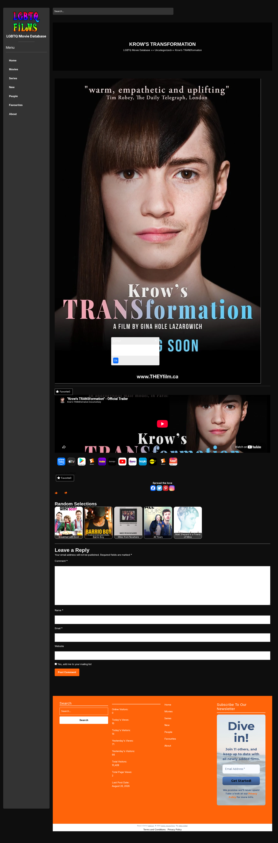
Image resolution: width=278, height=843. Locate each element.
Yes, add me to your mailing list (74, 664)
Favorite (65, 391)
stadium (151, 826)
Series (13, 78)
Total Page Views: (122, 772)
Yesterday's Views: (123, 740)
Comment (61, 560)
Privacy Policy (175, 829)
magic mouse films (168, 826)
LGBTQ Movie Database (26, 36)
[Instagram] (172, 488)
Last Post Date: (121, 782)
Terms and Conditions (154, 829)
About (13, 114)
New (11, 87)
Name (59, 610)
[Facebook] (153, 488)
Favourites (16, 105)
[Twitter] (159, 488)
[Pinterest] (165, 488)
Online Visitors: (120, 709)
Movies (13, 69)
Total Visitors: (120, 761)
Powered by (60, 473)
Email (58, 628)
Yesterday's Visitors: (123, 751)
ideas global (183, 826)
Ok (115, 360)
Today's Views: (121, 719)
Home (12, 60)
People (13, 96)
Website (59, 646)
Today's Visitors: (121, 730)
